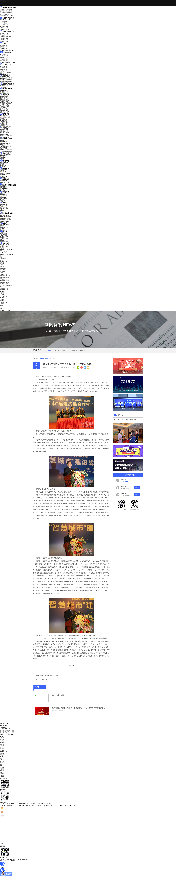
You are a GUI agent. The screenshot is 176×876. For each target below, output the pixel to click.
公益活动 (2, 745)
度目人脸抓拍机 (4, 134)
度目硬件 (6, 128)
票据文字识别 (3, 99)
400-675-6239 (3, 844)
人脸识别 (2, 140)
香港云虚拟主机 (4, 81)
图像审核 (2, 158)
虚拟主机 (2, 80)
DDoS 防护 (3, 86)
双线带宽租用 (3, 71)
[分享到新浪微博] (81, 367)
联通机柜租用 (3, 47)
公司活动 (82, 350)
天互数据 (4, 1)
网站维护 (3, 188)
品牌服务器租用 (8, 18)
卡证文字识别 (3, 97)
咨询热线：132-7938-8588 (6, 254)
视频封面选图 (3, 119)
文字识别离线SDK (4, 110)
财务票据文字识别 (4, 107)
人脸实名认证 (4, 144)
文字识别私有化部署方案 (6, 102)
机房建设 (2, 90)
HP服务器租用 (3, 21)
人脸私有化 (3, 149)
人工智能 (2, 91)
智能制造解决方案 (4, 280)
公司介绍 (2, 233)
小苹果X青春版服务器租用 (6, 15)
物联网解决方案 (4, 283)
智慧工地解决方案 (5, 219)
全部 (49, 350)
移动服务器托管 (4, 57)
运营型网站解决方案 (5, 276)
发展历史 (2, 772)
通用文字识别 (4, 96)
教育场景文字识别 (4, 105)
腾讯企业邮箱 (3, 204)
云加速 (1, 207)
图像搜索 (2, 157)
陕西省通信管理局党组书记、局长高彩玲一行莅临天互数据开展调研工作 (78, 708)
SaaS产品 (2, 200)
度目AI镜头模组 (4, 131)
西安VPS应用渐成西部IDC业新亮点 (48, 675)
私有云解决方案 (4, 225)
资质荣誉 (2, 239)
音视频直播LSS (4, 122)
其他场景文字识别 (4, 111)
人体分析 (3, 141)
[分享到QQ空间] (88, 367)
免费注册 (2, 262)
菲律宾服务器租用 (5, 36)
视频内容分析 (3, 116)
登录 (1, 260)
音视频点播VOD (4, 120)
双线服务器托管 (4, 59)
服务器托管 (7, 52)
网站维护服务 (3, 271)
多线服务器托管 (4, 60)
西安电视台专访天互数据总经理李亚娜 (125, 419)
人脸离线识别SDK (5, 143)
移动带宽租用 (3, 69)
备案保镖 (3, 198)
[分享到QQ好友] (84, 367)
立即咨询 (137, 487)
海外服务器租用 (8, 32)
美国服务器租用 (4, 33)
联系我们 (2, 237)
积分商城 (3, 241)
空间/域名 (6, 75)
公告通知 (74, 350)
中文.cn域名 (3, 78)
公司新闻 (2, 245)
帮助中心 (2, 256)
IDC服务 (2, 750)
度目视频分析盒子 (4, 129)
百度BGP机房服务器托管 (7, 62)
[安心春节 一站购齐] (128, 374)
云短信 (1, 209)
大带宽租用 (6, 64)
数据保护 (2, 189)
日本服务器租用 (4, 39)
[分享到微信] (78, 367)
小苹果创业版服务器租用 (6, 9)
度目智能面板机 (5, 135)
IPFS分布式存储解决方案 (6, 285)
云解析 (1, 206)
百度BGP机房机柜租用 (7, 50)
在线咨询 (2, 846)
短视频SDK (3, 123)
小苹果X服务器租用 (5, 14)
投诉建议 (2, 767)
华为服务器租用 (4, 24)
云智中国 (2, 248)
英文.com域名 (3, 77)
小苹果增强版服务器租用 (6, 12)
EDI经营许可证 (3, 195)
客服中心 (2, 759)
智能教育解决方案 (4, 277)
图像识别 (3, 155)
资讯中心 (2, 246)
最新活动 (2, 3)
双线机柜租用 (3, 48)
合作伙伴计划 (3, 234)
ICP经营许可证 (3, 194)
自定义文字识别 (4, 108)
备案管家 (3, 197)
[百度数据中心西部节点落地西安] (128, 410)
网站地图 (2, 747)
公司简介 (2, 770)
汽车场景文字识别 (4, 100)
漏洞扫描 (3, 186)
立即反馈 (137, 494)
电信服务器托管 (5, 54)
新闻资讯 (42, 358)
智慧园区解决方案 (5, 218)
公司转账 (2, 738)
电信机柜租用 (3, 45)
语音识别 (3, 162)
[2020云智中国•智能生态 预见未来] (128, 392)
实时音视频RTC (4, 125)
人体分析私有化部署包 (5, 151)
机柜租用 (5, 44)
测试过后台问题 (42, 679)
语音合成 (2, 164)
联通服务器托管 (4, 56)
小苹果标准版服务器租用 (6, 11)
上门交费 (2, 739)
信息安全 (2, 762)
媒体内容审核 (3, 117)
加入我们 (2, 236)
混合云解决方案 (4, 227)
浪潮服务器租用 (4, 26)
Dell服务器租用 (5, 20)
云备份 (1, 265)
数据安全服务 (4, 182)
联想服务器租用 (4, 27)
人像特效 (3, 148)
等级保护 (2, 170)
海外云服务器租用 (4, 41)
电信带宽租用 (3, 66)
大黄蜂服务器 (4, 29)
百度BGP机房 (3, 752)
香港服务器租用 (5, 35)
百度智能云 (3, 753)
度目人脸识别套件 (4, 132)
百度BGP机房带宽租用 (5, 72)
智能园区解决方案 (4, 282)
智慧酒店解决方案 (5, 215)
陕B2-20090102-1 (26, 805)
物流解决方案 (4, 221)
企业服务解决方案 (4, 279)
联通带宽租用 (3, 68)
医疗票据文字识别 (5, 103)
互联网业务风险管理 (5, 173)
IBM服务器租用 (3, 23)
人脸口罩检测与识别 (6, 146)
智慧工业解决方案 (5, 216)
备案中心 (2, 764)
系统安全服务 (4, 180)
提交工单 (2, 761)
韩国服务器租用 (4, 38)
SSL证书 (3, 176)
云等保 (3, 171)
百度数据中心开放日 (6, 250)
